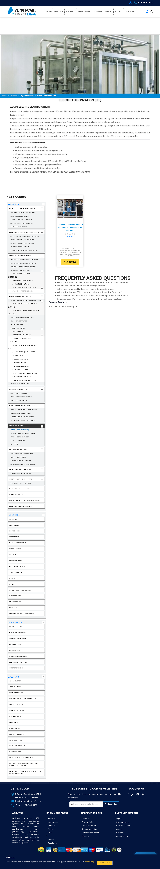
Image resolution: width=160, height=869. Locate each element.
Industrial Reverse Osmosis (20, 256)
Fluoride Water (15, 716)
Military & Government (18, 543)
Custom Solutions (16, 710)
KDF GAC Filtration (16, 734)
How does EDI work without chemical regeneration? (81, 286)
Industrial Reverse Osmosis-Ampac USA (24, 260)
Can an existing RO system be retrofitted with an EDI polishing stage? (89, 299)
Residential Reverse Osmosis (20, 296)
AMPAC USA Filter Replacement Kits (22, 346)
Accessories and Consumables (21, 270)
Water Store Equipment (18, 389)
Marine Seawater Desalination (21, 219)
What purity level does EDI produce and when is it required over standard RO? (94, 282)
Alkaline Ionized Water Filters (25, 373)
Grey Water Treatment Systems (22, 453)
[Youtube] (138, 795)
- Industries (51, 819)
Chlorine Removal (16, 704)
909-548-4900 (145, 3)
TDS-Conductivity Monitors (21, 483)
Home (4, 96)
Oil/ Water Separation (17, 746)
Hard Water (13, 722)
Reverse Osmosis (15, 626)
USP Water (14, 444)
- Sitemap (85, 836)
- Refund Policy (121, 836)
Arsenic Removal (15, 687)
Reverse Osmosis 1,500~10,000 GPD (22, 239)
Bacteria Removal (16, 692)
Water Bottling (15, 644)
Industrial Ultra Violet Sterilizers (23, 267)
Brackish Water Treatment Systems (23, 698)
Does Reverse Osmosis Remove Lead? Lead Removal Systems (25, 773)
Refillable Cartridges (22, 369)
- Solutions (51, 826)
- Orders (118, 829)
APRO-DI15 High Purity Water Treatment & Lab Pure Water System (70, 227)
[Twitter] (132, 795)
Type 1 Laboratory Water (20, 437)
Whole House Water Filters (20, 384)
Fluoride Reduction (21, 359)
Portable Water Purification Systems (24, 410)
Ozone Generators (21, 284)
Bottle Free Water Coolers (19, 488)
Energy (12, 578)
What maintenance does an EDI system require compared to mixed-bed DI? (93, 296)
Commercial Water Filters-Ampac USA (24, 250)
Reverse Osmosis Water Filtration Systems (26, 300)
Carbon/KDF (18, 355)
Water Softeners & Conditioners (22, 317)
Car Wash (13, 607)
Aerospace (13, 519)
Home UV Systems (17, 324)
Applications (15, 623)
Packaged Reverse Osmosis (20, 247)
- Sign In (118, 819)
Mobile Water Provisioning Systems (23, 420)
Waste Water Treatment (18, 449)
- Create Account (122, 822)
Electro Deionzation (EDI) (20, 430)
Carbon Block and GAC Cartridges (19, 340)
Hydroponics (14, 537)
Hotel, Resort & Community (20, 590)
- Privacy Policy (87, 822)
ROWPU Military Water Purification (23, 263)
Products (13, 96)
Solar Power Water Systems (21, 413)
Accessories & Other (18, 328)
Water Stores (14, 650)
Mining (11, 584)
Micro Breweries (15, 596)
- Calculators (51, 843)
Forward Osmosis (16, 494)
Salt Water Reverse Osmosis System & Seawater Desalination (23, 764)
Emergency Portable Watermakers (23, 212)
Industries (14, 515)
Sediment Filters (20, 362)
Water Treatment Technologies (21, 757)
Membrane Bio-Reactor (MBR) (21, 460)
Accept (101, 863)
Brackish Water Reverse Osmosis (22, 243)
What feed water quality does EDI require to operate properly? (86, 289)
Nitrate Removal (15, 740)
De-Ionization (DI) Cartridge (24, 352)
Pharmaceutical (15, 560)
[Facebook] (128, 795)
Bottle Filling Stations (19, 393)
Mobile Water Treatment (18, 656)
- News (49, 833)
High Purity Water (27, 96)
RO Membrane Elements (23, 280)
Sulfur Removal (15, 752)
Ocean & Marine (15, 548)
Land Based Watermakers (20, 216)
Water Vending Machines (19, 400)
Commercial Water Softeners (20, 506)
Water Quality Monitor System (21, 479)
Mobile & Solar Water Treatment (22, 406)
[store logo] (21, 11)
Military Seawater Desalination (22, 223)
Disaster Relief (15, 602)
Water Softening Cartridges (25, 380)
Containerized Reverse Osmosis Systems (24, 500)
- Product (50, 829)
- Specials (50, 840)
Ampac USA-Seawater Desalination (22, 208)
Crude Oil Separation (18, 457)
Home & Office (14, 531)
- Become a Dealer (123, 826)
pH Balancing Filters (21, 366)
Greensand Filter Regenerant (21, 473)
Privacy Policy (89, 862)
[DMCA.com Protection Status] (41, 849)
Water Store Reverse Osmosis (21, 397)
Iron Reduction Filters (22, 376)
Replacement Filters (22, 335)
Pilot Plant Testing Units (19, 566)
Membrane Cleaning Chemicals (19, 275)
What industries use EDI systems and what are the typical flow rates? (89, 292)
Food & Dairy (14, 525)
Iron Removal (14, 728)
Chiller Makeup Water (17, 638)
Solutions (13, 677)
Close (109, 863)
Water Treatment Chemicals (25, 288)
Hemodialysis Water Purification (21, 613)
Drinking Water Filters (19, 321)
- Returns (119, 833)
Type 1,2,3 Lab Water (18, 440)
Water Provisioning (17, 668)
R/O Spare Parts (19, 331)
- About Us (85, 819)
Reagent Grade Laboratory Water (23, 433)
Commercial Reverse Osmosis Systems (24, 232)
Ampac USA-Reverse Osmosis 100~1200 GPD (25, 236)
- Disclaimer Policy (88, 826)
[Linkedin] (143, 795)
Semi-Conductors (16, 572)
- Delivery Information (90, 833)
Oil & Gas (12, 554)
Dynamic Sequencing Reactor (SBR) (23, 464)
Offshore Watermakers (19, 226)
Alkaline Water (15, 681)
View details (70, 262)
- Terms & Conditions (89, 829)
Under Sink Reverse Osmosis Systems (22, 305)
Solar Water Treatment (18, 662)
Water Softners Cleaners (23, 291)
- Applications (52, 822)
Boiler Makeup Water (17, 632)
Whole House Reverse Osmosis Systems (23, 312)
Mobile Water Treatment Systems (22, 417)
